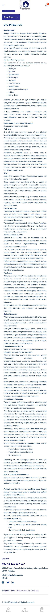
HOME (4, 578)
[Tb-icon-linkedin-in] (13, 582)
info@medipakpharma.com (12, 575)
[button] (46, 4)
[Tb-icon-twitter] (8, 582)
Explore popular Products (21, 591)
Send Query (9, 17)
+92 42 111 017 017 (13, 563)
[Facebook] (3, 582)
